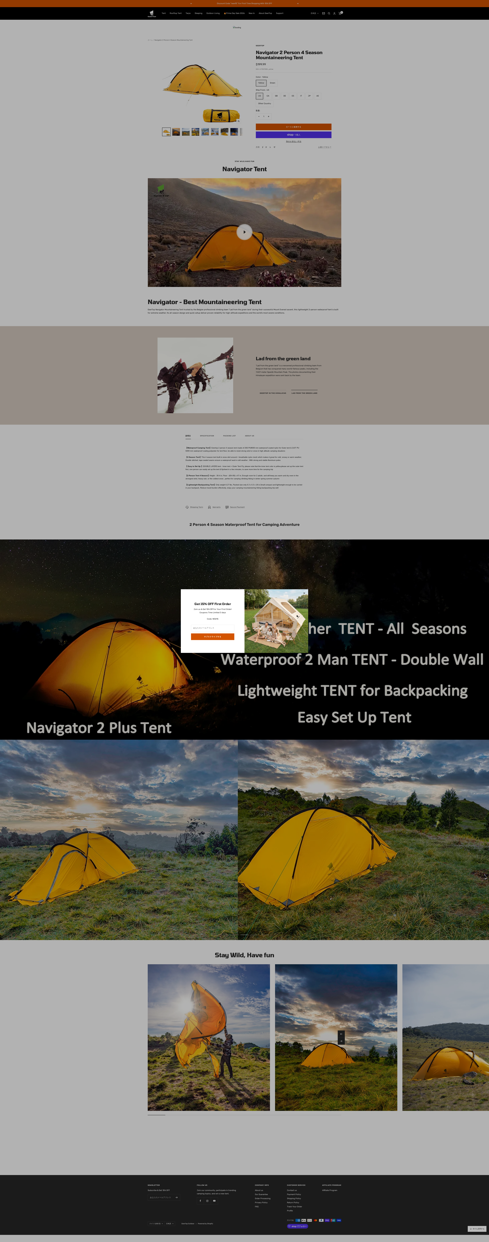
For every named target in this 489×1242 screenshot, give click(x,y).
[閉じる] (304, 593)
